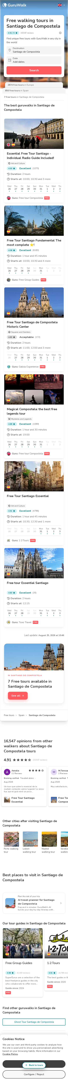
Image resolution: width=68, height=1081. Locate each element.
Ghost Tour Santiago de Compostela (34, 1022)
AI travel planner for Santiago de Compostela (36, 902)
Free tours (9, 715)
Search (34, 70)
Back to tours (36, 1065)
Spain (21, 715)
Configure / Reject (34, 1074)
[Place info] (60, 33)
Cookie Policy (10, 1054)
